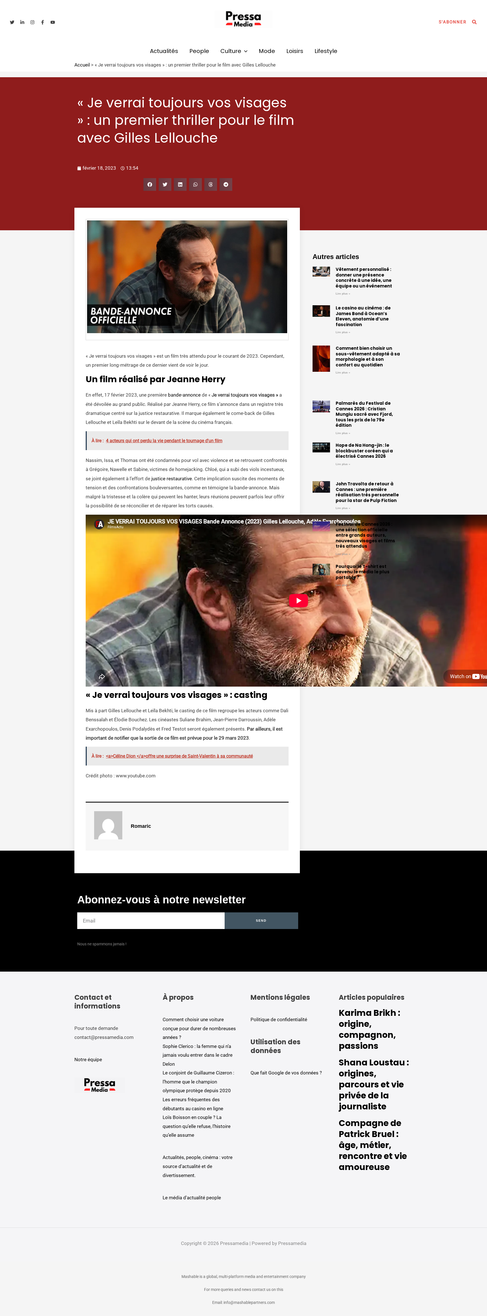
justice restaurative (171, 478)
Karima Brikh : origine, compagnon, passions (369, 1029)
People (199, 51)
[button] (452, 22)
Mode (267, 51)
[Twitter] (12, 22)
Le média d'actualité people (192, 1197)
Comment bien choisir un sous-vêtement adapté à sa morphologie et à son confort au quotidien (368, 356)
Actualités (164, 51)
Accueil (82, 65)
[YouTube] (52, 22)
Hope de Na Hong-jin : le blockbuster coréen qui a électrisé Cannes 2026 (364, 450)
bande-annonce (184, 395)
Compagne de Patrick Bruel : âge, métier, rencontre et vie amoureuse (373, 1145)
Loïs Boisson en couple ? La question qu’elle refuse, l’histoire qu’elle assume (197, 1126)
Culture (230, 51)
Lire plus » (343, 293)
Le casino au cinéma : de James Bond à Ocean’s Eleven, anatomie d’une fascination (363, 316)
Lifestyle (326, 51)
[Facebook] (42, 22)
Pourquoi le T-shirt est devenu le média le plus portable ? (362, 571)
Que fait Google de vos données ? (286, 1073)
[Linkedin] (22, 22)
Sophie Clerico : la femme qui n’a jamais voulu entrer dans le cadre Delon (198, 1055)
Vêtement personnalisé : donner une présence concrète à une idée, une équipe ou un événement (364, 277)
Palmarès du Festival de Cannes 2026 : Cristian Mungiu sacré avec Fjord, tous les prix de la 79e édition (364, 414)
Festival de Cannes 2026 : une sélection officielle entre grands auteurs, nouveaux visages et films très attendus (365, 535)
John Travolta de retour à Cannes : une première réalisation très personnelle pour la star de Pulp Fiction (367, 492)
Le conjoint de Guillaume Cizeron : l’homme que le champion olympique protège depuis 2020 (198, 1081)
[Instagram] (32, 22)
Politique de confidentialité (279, 1019)
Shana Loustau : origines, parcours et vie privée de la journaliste (374, 1084)
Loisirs (294, 51)
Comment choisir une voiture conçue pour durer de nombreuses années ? (199, 1028)
